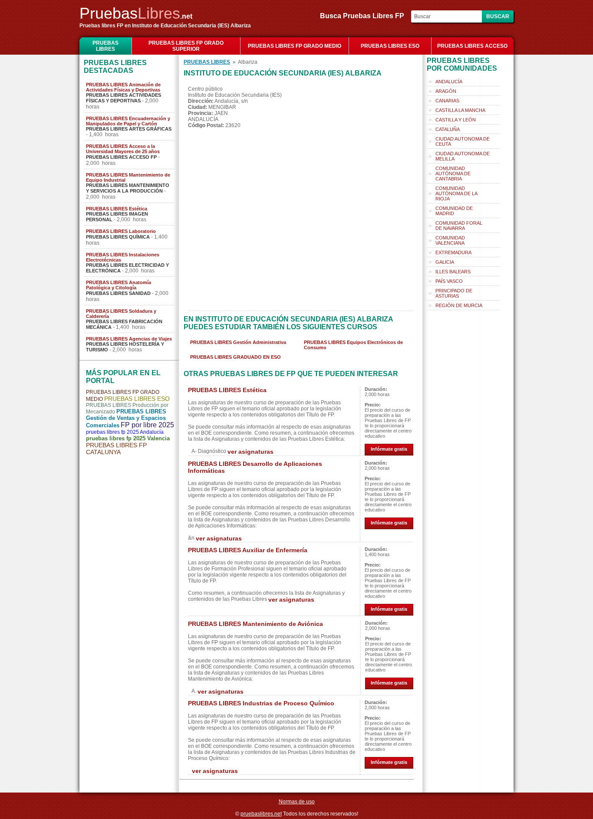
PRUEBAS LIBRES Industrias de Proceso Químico (261, 703)
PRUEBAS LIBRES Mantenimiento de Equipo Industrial (128, 177)
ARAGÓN (445, 91)
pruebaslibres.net (261, 814)
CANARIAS (447, 100)
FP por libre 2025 (147, 425)
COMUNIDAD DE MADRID (454, 211)
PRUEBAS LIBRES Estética (116, 208)
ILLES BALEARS (453, 271)
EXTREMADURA (453, 252)
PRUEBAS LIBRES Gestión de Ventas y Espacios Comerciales (126, 418)
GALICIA (444, 262)
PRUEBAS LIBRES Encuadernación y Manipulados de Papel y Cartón (128, 121)
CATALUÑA (447, 129)
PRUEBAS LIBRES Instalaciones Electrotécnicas (122, 257)
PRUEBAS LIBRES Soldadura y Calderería (121, 313)
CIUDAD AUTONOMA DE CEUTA (462, 141)
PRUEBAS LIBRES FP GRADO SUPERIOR (186, 46)
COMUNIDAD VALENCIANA (450, 240)
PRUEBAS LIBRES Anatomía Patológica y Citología (118, 285)
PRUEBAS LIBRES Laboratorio (121, 231)
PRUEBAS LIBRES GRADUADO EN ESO (235, 357)
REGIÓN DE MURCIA (458, 305)
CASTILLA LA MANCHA (460, 110)
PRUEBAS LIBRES (105, 46)
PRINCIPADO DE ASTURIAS (453, 293)
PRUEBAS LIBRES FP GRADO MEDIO (294, 46)
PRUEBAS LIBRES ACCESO (472, 46)
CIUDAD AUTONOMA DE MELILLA (462, 156)
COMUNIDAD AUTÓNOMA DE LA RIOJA (456, 193)
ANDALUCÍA (448, 81)
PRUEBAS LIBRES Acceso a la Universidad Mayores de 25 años (123, 149)
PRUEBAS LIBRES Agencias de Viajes (129, 338)
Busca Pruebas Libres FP (364, 16)
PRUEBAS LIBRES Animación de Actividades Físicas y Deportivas (123, 87)
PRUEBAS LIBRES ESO (390, 46)
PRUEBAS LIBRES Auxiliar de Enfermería (247, 550)
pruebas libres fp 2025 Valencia (128, 438)
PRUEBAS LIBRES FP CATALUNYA (116, 448)
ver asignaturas (250, 451)
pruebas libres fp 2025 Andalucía (125, 432)
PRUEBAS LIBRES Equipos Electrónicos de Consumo (353, 345)
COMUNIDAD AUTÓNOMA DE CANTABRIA (453, 173)
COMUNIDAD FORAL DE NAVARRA (458, 225)
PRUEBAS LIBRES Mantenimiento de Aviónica (255, 623)
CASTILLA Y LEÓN (455, 119)
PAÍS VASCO (449, 281)
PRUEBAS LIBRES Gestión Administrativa (238, 342)
